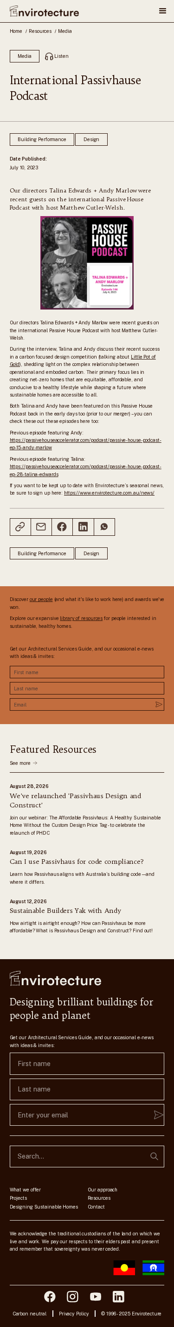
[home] (44, 11)
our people (41, 599)
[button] (163, 11)
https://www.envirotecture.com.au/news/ (109, 493)
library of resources (81, 618)
